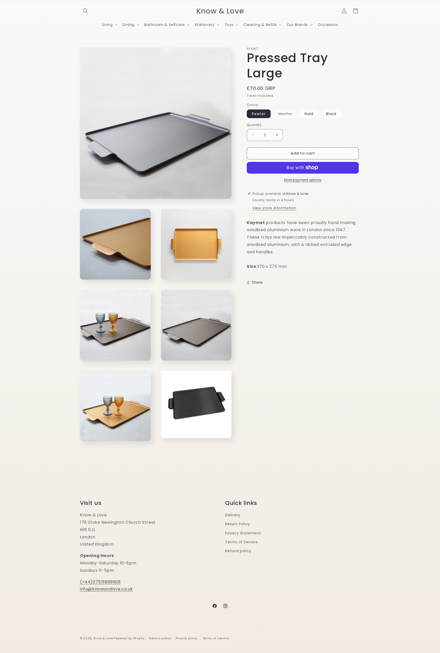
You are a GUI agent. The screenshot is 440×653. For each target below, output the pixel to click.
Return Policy (237, 523)
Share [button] (257, 282)
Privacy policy (187, 638)
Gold (308, 113)
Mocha (287, 114)
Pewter (259, 113)
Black (331, 113)
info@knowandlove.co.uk (106, 589)
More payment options (303, 179)
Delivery (232, 515)
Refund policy (238, 550)
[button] (85, 11)
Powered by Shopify (129, 638)
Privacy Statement (243, 532)
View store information (274, 207)
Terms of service (215, 638)
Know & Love (103, 638)
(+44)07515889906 (100, 582)
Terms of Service (241, 541)
